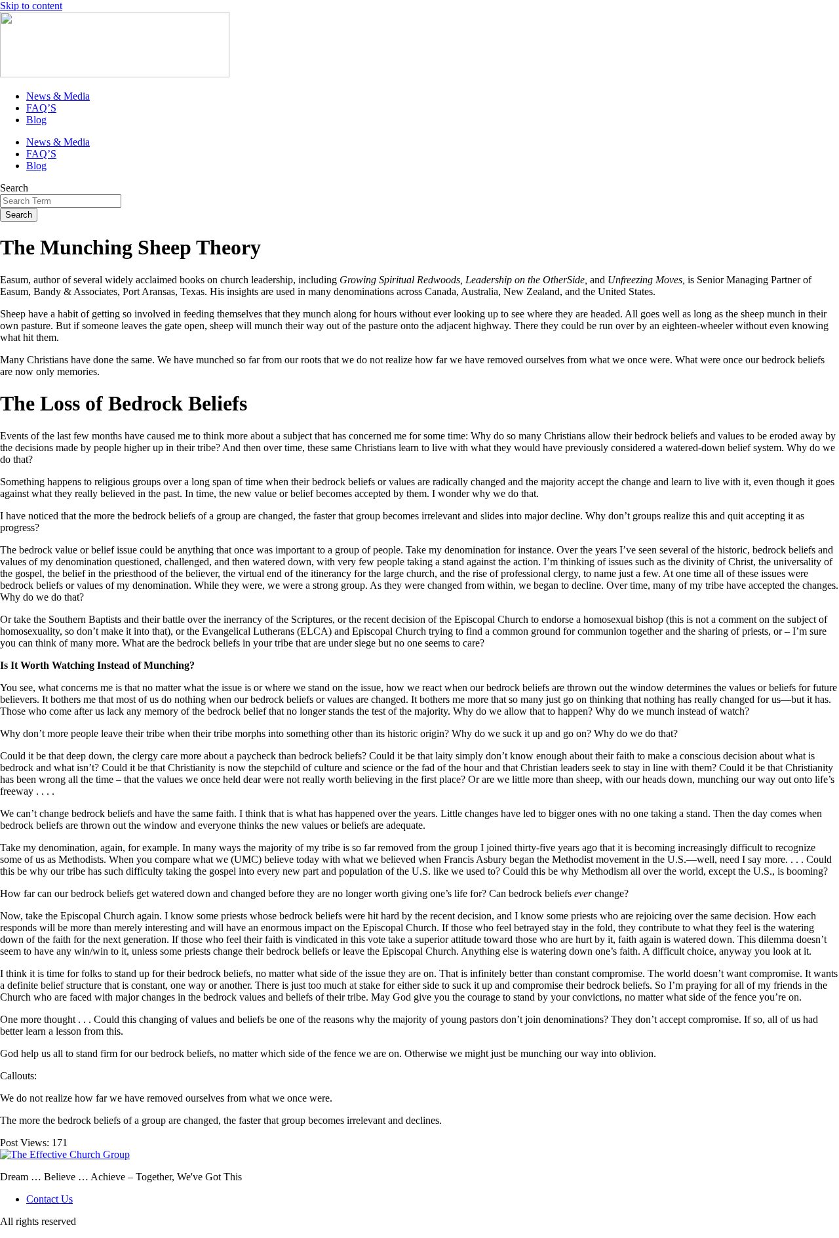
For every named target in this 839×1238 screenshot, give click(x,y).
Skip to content (31, 5)
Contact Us (49, 1199)
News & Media (58, 96)
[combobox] (60, 201)
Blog (36, 119)
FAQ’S (41, 107)
